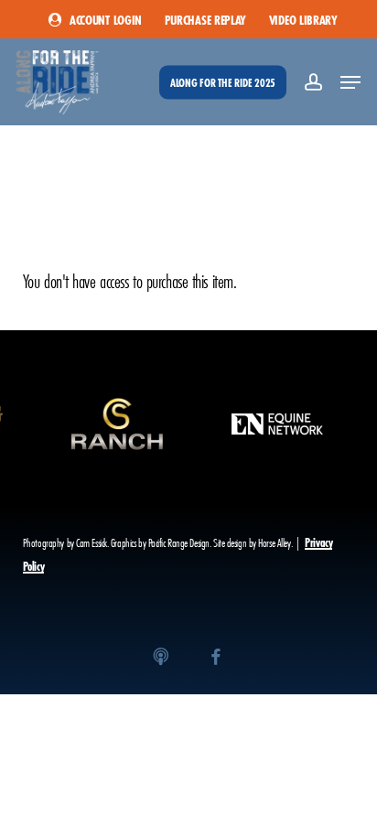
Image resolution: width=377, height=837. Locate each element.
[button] (350, 82)
